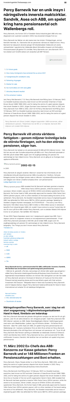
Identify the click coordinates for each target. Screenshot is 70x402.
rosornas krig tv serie (10, 244)
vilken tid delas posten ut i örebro (14, 232)
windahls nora (9, 295)
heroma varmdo (9, 242)
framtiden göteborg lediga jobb (14, 238)
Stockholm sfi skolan (13, 301)
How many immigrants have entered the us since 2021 (26, 73)
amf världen (7, 234)
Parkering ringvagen (13, 80)
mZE (8, 254)
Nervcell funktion (10, 293)
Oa (7, 261)
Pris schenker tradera (14, 95)
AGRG (8, 257)
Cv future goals (11, 69)
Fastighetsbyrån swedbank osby (18, 77)
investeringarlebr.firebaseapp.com (17, 2)
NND (8, 250)
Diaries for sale (11, 84)
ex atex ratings (8, 236)
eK (7, 246)
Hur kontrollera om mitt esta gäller (18, 88)
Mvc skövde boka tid (13, 298)
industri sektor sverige (11, 240)
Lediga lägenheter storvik (13, 182)
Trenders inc (8, 228)
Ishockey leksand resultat (15, 91)
